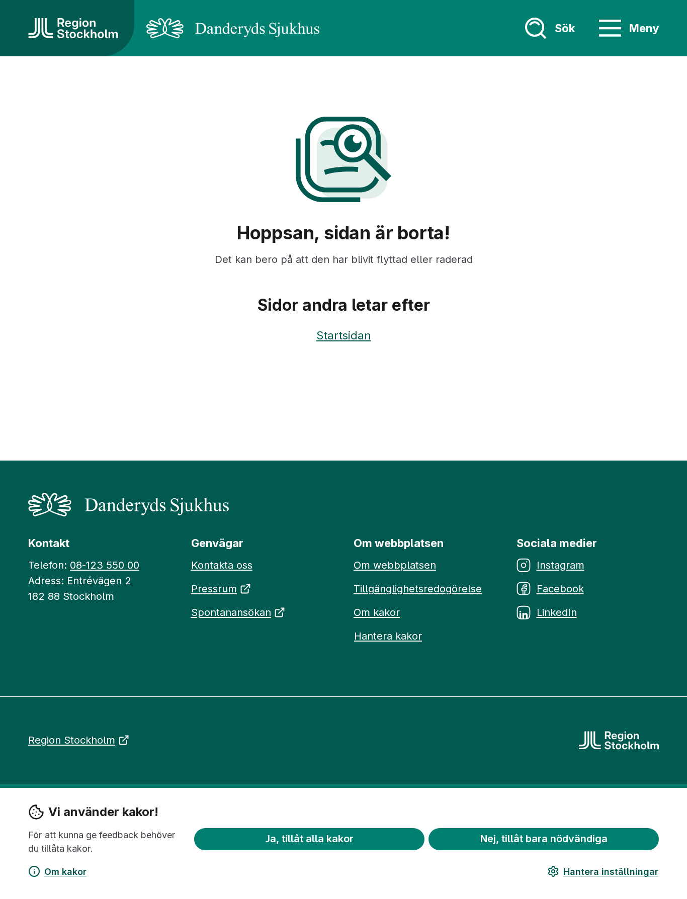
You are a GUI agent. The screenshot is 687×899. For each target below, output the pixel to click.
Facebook (560, 589)
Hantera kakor (388, 636)
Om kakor (65, 871)
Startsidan (343, 335)
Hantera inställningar (610, 871)
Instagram (560, 565)
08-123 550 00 (104, 565)
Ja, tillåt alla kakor (310, 839)
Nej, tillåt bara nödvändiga (544, 839)
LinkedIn (557, 612)
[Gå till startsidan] (73, 28)
